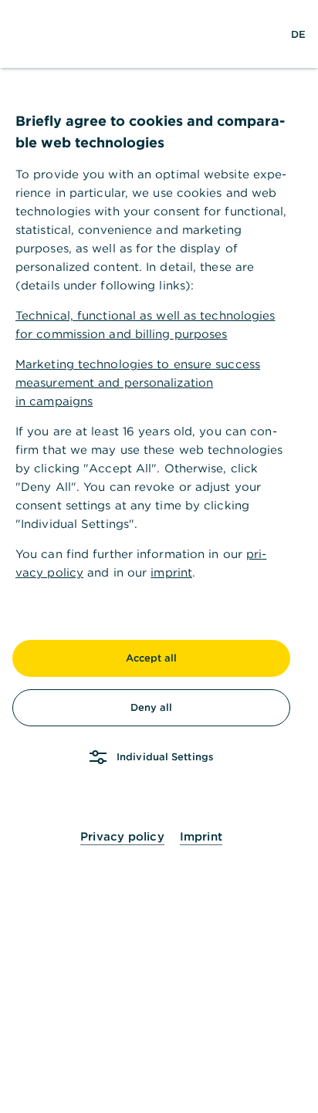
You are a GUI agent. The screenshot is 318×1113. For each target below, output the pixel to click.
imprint (171, 572)
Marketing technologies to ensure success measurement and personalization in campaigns (137, 382)
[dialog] (159, 556)
